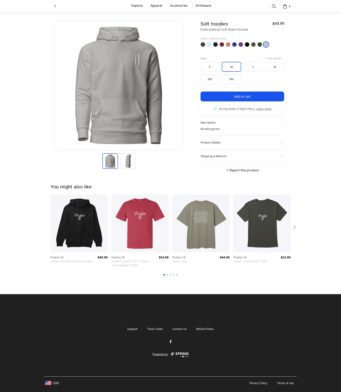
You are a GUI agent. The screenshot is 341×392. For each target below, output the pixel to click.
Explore (137, 5)
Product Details (210, 142)
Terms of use (285, 383)
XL (275, 67)
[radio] (209, 66)
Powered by (160, 354)
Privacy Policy (258, 383)
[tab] (110, 161)
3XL (231, 79)
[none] (271, 58)
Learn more (264, 109)
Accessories (179, 5)
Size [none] (203, 58)
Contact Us (179, 329)
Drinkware (203, 5)
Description (208, 122)
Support (132, 329)
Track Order (155, 329)
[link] (79, 223)
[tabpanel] (119, 85)
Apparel (156, 5)
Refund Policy (205, 329)
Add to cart (242, 96)
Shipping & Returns (213, 156)
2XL (210, 79)
